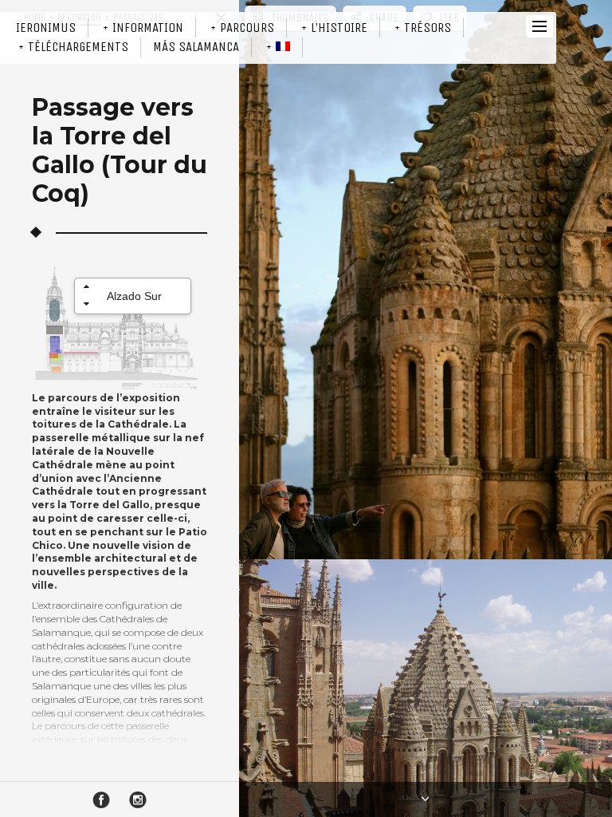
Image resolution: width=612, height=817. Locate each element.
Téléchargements (78, 46)
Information (147, 27)
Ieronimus (46, 27)
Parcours (247, 27)
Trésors (427, 27)
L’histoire (339, 27)
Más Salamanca (196, 46)
